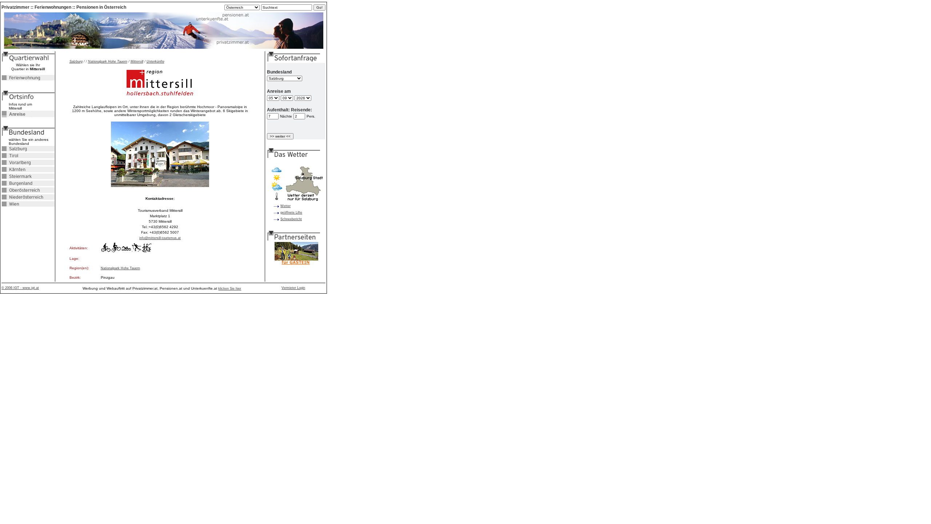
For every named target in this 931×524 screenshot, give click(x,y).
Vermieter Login (293, 288)
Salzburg (76, 61)
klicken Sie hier (229, 288)
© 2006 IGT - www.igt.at (20, 288)
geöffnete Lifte (291, 212)
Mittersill (137, 61)
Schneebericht (291, 219)
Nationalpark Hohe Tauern (107, 61)
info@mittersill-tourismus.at (160, 238)
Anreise (13, 114)
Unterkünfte (155, 61)
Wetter (285, 206)
